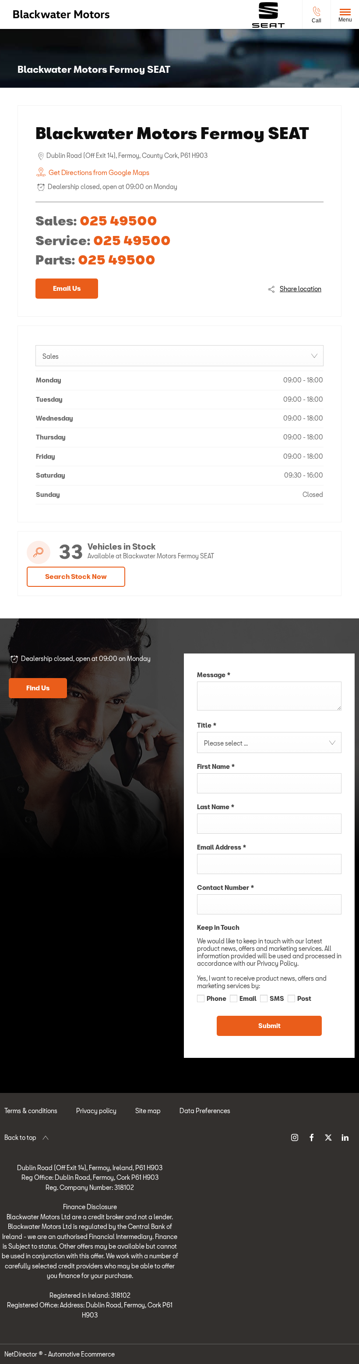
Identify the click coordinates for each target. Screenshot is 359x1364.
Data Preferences (205, 1110)
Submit (269, 1025)
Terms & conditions (30, 1110)
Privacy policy (96, 1110)
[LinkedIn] (345, 1137)
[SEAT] (268, 15)
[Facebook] (311, 1137)
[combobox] (179, 355)
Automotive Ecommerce (81, 1354)
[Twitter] (328, 1137)
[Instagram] (294, 1137)
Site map (148, 1110)
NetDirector (21, 1354)
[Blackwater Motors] (61, 14)
